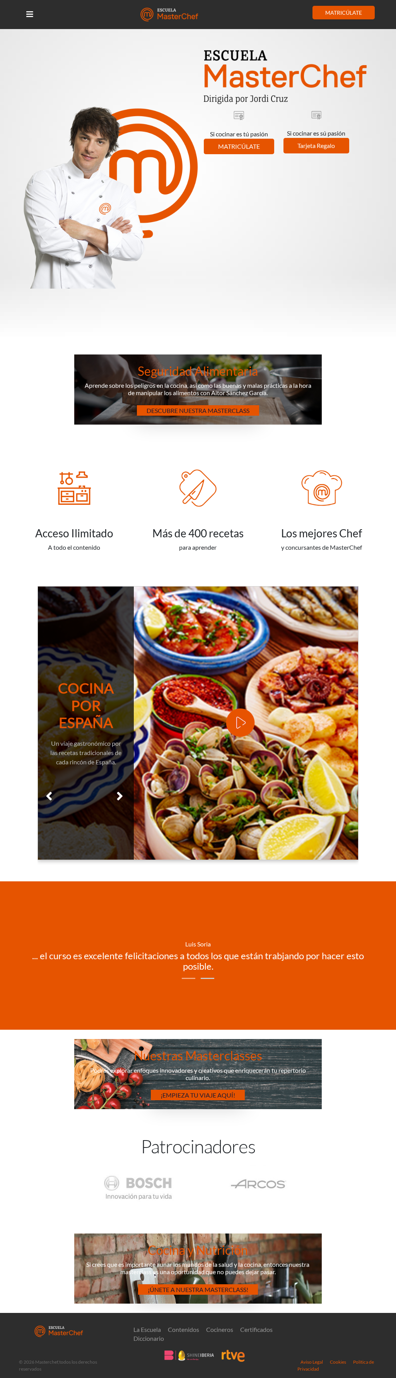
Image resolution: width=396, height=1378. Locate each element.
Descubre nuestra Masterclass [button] (198, 410)
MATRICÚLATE (343, 12)
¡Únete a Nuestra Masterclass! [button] (198, 1289)
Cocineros (219, 1329)
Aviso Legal (311, 1362)
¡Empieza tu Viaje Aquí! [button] (197, 1095)
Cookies (338, 1362)
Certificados (256, 1329)
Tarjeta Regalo (316, 145)
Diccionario (148, 1338)
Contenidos (183, 1329)
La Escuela (147, 1329)
